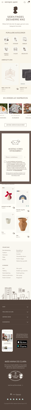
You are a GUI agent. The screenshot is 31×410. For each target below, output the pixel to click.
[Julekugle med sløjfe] (8, 195)
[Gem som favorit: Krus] (13, 214)
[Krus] (8, 221)
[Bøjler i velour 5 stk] (10, 74)
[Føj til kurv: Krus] (14, 233)
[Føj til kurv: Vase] (28, 236)
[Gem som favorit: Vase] (27, 218)
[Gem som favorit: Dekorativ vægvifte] (27, 192)
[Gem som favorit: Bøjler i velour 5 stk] (16, 65)
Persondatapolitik (18, 170)
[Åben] (2, 2)
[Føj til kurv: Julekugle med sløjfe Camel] (14, 207)
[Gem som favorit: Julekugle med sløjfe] (13, 189)
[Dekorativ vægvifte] (22, 198)
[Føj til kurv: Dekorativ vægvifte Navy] (28, 211)
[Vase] (22, 224)
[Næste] (30, 109)
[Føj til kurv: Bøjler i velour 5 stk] (17, 88)
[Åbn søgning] (25, 2)
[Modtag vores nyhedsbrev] (25, 157)
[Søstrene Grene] (11, 2)
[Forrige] (1, 109)
